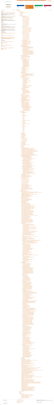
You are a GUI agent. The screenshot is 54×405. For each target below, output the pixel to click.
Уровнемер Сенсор (25, 258)
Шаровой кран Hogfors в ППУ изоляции (25, 374)
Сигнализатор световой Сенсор (27, 245)
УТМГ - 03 (23, 146)
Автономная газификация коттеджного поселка (26, 175)
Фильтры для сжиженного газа (23, 197)
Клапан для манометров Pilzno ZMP (26, 296)
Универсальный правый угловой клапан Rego (27, 315)
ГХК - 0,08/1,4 (24, 121)
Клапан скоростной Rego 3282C (26, 350)
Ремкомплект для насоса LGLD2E (26, 90)
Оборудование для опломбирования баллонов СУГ (27, 167)
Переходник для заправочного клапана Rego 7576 (26, 361)
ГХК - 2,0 (24, 118)
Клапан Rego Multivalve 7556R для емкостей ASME (27, 291)
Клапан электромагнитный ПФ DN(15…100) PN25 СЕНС (28, 323)
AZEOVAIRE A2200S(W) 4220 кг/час (26, 65)
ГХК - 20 (23, 130)
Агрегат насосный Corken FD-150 (26, 78)
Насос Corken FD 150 (25, 83)
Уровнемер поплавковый (26, 256)
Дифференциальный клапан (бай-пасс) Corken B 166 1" (28, 270)
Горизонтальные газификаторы (24, 115)
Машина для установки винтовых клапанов (27, 161)
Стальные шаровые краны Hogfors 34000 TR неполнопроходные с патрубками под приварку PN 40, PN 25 (31, 367)
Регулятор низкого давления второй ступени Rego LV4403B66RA (27, 220)
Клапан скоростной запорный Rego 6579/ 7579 (27, 356)
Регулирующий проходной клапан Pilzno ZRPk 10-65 (27, 286)
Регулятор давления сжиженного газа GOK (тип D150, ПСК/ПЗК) (27, 213)
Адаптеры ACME (23, 358)
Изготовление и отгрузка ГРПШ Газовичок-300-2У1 (8, 41)
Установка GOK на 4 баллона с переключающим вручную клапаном (28, 152)
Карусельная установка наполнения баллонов (27, 157)
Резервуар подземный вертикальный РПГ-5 (27, 41)
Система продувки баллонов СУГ (26, 170)
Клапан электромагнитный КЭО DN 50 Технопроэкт (27, 321)
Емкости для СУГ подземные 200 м (26, 33)
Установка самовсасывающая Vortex (26, 87)
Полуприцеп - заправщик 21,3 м (25, 183)
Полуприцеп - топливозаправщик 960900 (25, 184)
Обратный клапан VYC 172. (26, 331)
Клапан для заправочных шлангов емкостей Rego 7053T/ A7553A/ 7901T (29, 311)
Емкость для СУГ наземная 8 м (26, 25)
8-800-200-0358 (8, 6)
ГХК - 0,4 (24, 113)
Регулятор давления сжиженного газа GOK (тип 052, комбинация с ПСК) (28, 211)
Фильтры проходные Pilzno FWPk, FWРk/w (25, 198)
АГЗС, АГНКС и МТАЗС (22, 101)
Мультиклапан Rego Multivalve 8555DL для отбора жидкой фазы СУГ (29, 301)
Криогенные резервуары (3, 23)
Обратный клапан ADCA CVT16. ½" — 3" (26, 329)
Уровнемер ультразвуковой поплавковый (27, 261)
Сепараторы (21, 190)
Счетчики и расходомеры (22, 142)
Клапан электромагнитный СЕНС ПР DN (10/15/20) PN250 (28, 324)
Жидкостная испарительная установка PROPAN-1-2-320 (28, 47)
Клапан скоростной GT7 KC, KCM (26, 345)
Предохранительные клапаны (24, 334)
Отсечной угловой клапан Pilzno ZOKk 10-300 (27, 284)
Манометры (23, 235)
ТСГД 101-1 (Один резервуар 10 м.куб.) (26, 107)
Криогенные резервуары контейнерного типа (27, 43)
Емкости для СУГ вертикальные (24, 40)
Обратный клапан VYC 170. (26, 330)
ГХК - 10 (23, 124)
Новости (2, 11)
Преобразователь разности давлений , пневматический (28, 238)
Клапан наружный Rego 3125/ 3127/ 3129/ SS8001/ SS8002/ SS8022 (29, 342)
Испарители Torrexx (23, 70)
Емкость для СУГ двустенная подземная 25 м (27, 27)
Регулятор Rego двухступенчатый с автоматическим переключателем (28, 205)
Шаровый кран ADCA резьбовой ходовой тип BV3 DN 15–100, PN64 (28, 388)
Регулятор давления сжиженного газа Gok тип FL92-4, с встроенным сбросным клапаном (30, 215)
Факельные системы (22, 111)
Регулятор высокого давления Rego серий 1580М (26, 206)
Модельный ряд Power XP (25, 69)
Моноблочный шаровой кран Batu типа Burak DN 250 (27, 366)
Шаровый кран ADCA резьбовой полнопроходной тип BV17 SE (27, 389)
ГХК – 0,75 (24, 116)
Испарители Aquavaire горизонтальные (26, 59)
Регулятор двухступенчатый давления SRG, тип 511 (26, 216)
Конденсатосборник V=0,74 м (24, 139)
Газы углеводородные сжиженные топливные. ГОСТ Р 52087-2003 (7, 35)
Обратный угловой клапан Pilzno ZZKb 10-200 (27, 332)
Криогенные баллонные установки (25, 147)
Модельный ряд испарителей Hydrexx (26, 68)
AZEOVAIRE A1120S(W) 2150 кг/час (26, 64)
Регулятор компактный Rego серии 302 (25, 218)
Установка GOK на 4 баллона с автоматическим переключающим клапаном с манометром (30, 151)
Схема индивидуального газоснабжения (25, 177)
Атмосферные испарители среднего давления (26, 56)
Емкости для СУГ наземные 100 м (26, 19)
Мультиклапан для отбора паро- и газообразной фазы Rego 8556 (29, 302)
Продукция (20, 15)
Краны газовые (21, 364)
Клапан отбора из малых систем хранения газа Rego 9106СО (28, 297)
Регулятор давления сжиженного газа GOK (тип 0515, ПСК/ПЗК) (27, 210)
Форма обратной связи (18, 402)
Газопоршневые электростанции (23, 189)
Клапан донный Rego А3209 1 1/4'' (26, 277)
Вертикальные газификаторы (24, 112)
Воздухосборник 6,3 (23, 135)
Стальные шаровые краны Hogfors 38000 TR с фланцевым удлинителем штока (29, 370)
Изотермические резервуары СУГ (25, 44)
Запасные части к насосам (24, 89)
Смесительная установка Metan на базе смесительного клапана (28, 73)
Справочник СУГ (20, 398)
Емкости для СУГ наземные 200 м (26, 18)
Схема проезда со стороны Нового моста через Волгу (26, 396)
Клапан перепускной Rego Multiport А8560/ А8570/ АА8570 (28, 343)
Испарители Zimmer (23, 71)
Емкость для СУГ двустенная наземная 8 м (27, 31)
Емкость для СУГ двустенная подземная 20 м (27, 28)
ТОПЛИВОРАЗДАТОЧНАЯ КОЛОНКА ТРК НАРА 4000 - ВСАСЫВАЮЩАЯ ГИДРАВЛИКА (29, 194)
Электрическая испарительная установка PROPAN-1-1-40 (28, 50)
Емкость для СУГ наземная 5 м (26, 26)
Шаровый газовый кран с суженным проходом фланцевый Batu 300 (29, 387)
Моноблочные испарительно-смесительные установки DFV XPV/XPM (28, 75)
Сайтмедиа (5, 403)
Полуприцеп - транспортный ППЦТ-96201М (26, 186)
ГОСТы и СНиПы (3, 32)
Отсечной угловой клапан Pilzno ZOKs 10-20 (27, 285)
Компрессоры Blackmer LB (24, 98)
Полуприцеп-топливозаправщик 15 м (25, 179)
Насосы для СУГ (23, 77)
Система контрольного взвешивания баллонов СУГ (27, 163)
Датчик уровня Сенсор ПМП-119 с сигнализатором (29, 232)
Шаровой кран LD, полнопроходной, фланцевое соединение (27, 377)
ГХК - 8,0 (24, 128)
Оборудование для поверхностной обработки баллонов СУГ (28, 172)
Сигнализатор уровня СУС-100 (26, 251)
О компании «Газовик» (21, 11)
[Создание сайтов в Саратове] (38, 402)
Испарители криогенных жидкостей (23, 55)
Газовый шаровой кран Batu (25, 365)
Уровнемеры (23, 255)
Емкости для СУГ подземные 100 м (26, 34)
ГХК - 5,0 (24, 119)
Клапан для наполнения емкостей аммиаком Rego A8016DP (28, 312)
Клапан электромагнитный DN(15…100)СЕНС (28, 318)
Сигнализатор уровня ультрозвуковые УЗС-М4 (27, 252)
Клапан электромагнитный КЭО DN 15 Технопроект (27, 319)
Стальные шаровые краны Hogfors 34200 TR (26, 369)
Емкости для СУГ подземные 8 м (26, 38)
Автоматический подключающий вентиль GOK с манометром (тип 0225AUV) (28, 154)
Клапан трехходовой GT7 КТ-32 (26, 304)
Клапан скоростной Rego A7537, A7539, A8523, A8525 (27, 354)
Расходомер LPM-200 (24, 143)
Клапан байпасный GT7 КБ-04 (25, 273)
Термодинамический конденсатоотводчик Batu (27, 372)
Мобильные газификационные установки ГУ (26, 100)
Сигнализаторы (23, 243)
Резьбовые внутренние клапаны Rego (26, 264)
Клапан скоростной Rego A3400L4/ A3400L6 (27, 353)
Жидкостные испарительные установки (25, 46)
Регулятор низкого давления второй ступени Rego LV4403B (27, 219)
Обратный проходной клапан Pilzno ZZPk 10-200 (27, 327)
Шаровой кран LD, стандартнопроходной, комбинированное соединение (28, 379)
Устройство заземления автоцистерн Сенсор (26, 188)
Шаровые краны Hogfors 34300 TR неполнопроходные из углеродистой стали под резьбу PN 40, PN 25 (31, 382)
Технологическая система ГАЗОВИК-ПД (25, 102)
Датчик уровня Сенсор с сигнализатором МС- (29, 229)
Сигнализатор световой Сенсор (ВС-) (27, 246)
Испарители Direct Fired (24, 67)
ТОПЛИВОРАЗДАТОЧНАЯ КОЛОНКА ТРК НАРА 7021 (26, 195)
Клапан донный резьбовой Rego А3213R (26, 278)
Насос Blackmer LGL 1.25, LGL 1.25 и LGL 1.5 (27, 80)
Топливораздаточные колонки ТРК (23, 191)
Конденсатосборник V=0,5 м (24, 138)
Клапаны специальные (24, 289)
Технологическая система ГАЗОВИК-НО (25, 103)
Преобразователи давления (24, 237)
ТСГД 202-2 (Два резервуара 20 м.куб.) (26, 110)
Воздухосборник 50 (23, 133)
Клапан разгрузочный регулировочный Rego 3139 (26, 203)
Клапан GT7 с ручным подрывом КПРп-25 (26, 335)
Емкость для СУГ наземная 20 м (26, 22)
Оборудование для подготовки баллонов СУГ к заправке (27, 160)
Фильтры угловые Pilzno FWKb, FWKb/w (25, 200)
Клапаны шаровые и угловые (24, 307)
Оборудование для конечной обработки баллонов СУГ (27, 166)
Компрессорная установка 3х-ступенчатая (25, 95)
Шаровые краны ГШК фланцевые (25, 385)
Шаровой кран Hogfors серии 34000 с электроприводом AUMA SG (27, 375)
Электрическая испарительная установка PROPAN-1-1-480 (28, 53)
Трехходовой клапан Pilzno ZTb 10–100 (26, 305)
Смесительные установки (22, 72)
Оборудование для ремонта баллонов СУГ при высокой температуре (29, 173)
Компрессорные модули (22, 145)
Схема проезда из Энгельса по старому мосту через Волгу (27, 394)
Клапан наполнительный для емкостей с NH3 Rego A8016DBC (28, 313)
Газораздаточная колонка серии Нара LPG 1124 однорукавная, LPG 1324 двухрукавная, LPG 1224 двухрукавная (32, 192)
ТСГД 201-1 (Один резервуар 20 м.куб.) (26, 109)
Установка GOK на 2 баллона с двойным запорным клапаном (27, 149)
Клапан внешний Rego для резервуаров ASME (27, 337)
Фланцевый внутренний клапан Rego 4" (26, 266)
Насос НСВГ (24, 84)
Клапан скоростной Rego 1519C (26, 346)
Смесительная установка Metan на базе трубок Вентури (28, 74)
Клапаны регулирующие (24, 281)
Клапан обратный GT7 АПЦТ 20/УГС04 (26, 326)
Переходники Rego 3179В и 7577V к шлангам (26, 362)
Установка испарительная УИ (25, 49)
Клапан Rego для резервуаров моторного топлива (27, 294)
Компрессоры (21, 94)
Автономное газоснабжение (23, 174)
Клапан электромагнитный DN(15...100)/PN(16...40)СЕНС (28, 316)
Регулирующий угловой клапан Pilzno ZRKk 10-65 (27, 288)
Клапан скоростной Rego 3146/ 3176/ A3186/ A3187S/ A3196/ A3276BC (29, 348)
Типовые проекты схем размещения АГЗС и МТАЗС (26, 106)
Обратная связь (21, 393)
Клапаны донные (23, 274)
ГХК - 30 (23, 125)
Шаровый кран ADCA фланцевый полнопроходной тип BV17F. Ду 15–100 (28, 390)
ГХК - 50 (23, 132)
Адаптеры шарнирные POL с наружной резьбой (26, 359)
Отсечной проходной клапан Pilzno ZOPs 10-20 (27, 283)
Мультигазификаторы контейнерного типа (27, 120)
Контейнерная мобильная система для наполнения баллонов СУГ (29, 158)
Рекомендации (21, 13)
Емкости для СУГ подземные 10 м (26, 37)
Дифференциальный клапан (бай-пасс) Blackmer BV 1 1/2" (28, 267)
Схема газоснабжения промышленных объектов (26, 176)
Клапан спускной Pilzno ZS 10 (25, 299)
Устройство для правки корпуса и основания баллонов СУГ (28, 169)
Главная (17, 9)
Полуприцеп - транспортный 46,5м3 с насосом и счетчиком (27, 185)
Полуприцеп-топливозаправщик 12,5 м (25, 178)
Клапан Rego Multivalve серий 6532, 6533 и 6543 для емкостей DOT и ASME (29, 292)
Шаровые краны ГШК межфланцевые (25, 383)
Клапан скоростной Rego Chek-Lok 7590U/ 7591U (27, 355)
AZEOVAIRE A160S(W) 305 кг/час (26, 60)
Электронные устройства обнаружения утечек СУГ (27, 164)
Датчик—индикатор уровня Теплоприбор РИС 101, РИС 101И (28, 234)
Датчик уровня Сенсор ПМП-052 (26, 230)
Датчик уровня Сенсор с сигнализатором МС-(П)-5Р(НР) (30, 227)
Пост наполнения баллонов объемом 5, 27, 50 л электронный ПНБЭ (28, 148)
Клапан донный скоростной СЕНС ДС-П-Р (26, 280)
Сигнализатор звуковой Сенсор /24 (26, 244)
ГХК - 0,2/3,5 (24, 122)
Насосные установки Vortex (24, 86)
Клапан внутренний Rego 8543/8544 (26, 339)
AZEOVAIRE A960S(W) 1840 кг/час (26, 63)
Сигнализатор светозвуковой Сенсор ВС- (27, 249)
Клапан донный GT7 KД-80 (25, 275)
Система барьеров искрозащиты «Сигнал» (27, 253)
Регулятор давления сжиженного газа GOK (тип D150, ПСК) (27, 214)
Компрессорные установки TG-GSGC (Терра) (26, 97)
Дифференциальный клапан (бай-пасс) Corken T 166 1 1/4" (28, 272)
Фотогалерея (3, 40)
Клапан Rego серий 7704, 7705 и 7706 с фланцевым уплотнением (29, 308)
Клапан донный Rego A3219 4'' (25, 276)
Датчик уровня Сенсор (26, 225)
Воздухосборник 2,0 (23, 136)
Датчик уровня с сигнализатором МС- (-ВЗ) (28, 224)
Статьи (2, 22)
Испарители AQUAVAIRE (24, 58)
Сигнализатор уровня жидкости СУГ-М (26, 250)
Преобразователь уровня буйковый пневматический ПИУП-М (28, 241)
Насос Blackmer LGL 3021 (25, 81)
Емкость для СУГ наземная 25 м (26, 21)
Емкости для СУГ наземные (24, 16)
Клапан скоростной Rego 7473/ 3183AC (26, 351)
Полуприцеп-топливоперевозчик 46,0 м (25, 182)
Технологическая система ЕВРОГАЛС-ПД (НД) (26, 104)
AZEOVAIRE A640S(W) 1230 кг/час (26, 62)
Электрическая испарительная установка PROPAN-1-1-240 (28, 52)
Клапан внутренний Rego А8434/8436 (26, 340)
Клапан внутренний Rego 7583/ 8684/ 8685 (27, 338)
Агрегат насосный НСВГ (25, 79)
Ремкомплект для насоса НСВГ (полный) (26, 92)
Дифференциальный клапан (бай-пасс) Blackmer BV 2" (28, 269)
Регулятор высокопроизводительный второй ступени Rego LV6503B (28, 208)
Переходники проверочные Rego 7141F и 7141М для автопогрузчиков (28, 363)
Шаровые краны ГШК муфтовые (24, 384)
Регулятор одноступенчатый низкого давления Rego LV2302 (27, 221)
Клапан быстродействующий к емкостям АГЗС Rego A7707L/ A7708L (29, 310)
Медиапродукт (40, 402)
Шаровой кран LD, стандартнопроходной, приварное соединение (27, 380)
